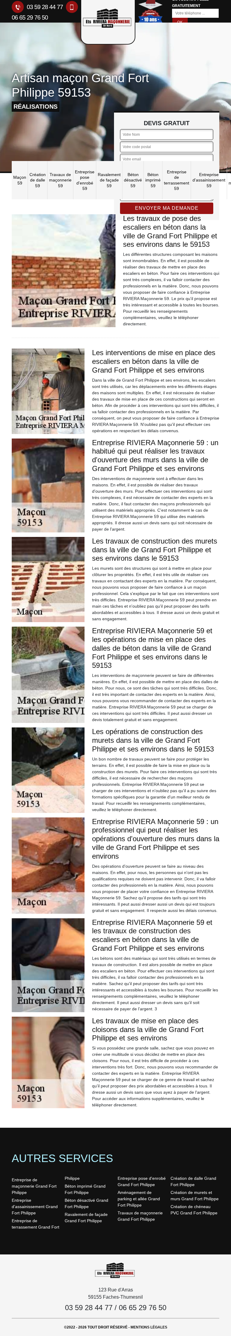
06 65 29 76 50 (142, 1307)
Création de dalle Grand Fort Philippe (193, 1181)
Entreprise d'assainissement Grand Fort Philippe (35, 1206)
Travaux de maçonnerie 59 (60, 180)
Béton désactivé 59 (133, 180)
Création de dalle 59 (37, 180)
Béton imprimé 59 (153, 180)
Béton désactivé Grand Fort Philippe (86, 1203)
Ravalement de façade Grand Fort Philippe (86, 1217)
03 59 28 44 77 (44, 7)
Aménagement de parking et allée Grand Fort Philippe (139, 1198)
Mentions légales (149, 1327)
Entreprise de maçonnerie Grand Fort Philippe (34, 1186)
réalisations (35, 106)
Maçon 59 (19, 180)
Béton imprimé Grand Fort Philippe (85, 1189)
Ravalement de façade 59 (109, 180)
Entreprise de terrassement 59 (176, 180)
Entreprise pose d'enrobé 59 (84, 180)
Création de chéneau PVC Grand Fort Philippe (194, 1209)
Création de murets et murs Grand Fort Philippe (195, 1195)
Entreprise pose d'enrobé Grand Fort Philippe (142, 1181)
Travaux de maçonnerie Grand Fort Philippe (140, 1216)
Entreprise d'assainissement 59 (208, 180)
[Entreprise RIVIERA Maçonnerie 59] (115, 1270)
